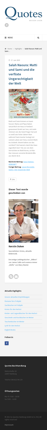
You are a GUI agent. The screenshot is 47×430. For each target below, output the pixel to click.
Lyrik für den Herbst (12, 325)
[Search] (38, 37)
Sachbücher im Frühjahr (14, 305)
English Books (10, 330)
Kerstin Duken (16, 246)
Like (13, 179)
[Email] (16, 276)
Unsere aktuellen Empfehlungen (17, 297)
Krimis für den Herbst (13, 309)
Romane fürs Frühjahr (13, 301)
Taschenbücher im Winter (14, 321)
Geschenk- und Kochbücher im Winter (19, 317)
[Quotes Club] (23, 14)
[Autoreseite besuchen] (23, 221)
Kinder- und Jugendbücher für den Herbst (21, 313)
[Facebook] (7, 25)
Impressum (9, 425)
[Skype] (11, 276)
